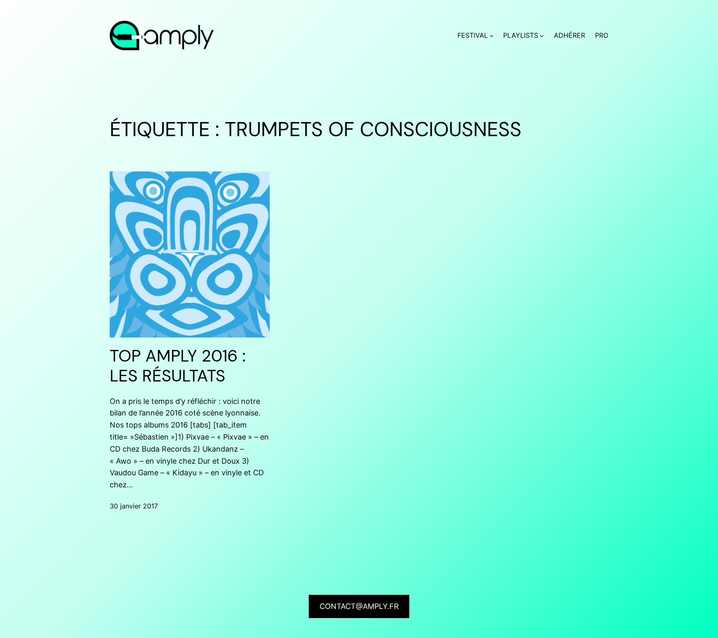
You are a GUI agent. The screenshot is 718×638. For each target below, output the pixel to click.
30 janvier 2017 (134, 506)
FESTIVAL (472, 35)
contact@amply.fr (359, 606)
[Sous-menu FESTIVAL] (491, 36)
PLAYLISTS (520, 35)
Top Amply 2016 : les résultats (178, 366)
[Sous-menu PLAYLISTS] (542, 36)
